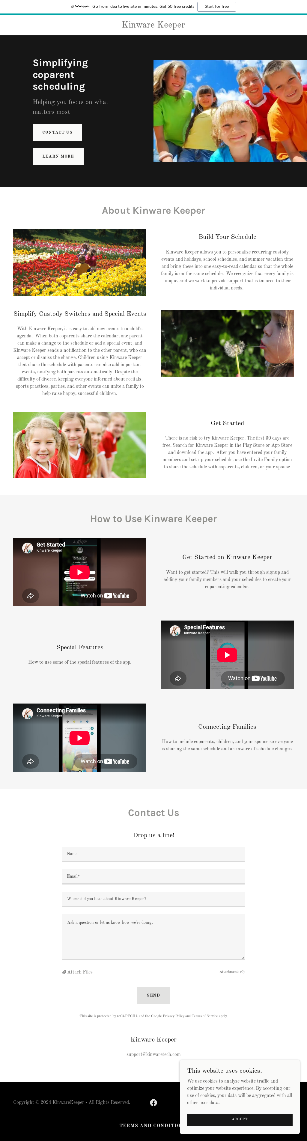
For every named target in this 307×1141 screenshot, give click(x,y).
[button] (64, 972)
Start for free (217, 6)
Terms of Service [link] (205, 1016)
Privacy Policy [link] (173, 1016)
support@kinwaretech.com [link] (154, 1054)
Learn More (58, 156)
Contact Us (57, 132)
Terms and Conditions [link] (153, 1126)
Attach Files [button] (80, 972)
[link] (153, 26)
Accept (240, 1119)
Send (153, 995)
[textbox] (153, 854)
